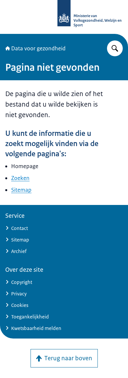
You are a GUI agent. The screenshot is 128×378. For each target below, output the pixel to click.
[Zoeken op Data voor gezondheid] (115, 48)
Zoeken (20, 178)
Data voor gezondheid (38, 48)
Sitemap (21, 189)
